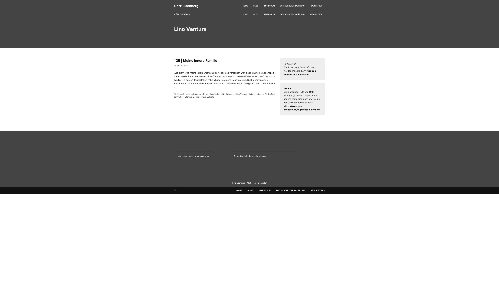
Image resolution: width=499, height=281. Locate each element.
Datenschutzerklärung (292, 6)
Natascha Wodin (263, 94)
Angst (179, 94)
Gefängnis (197, 94)
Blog (255, 6)
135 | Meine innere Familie (195, 61)
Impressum (269, 6)
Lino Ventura (241, 94)
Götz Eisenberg (186, 6)
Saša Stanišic (186, 97)
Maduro (251, 94)
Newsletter (316, 6)
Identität (220, 94)
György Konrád (209, 94)
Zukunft (210, 97)
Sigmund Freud (199, 97)
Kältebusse (230, 94)
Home (245, 6)
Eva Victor (187, 94)
